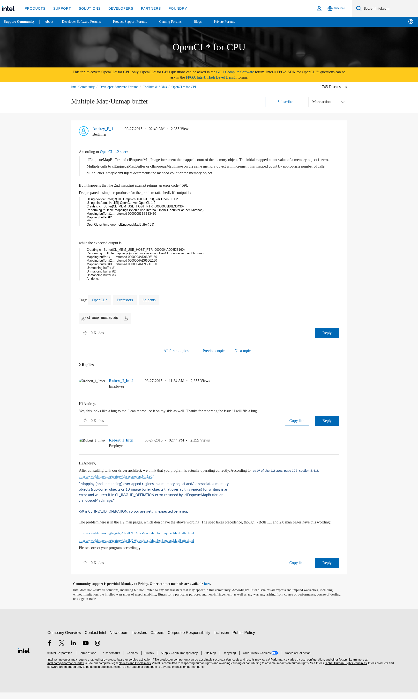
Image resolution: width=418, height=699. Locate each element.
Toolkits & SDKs (161, 86)
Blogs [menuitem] (207, 21)
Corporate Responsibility (189, 639)
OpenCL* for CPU (192, 86)
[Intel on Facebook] (49, 650)
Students (153, 299)
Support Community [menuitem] (20, 21)
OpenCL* (100, 299)
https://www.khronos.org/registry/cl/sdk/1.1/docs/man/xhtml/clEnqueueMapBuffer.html (142, 539)
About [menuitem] (50, 21)
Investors (140, 639)
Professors (127, 299)
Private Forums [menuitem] (235, 21)
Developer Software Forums (123, 86)
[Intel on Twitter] (62, 650)
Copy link (297, 420)
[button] (337, 130)
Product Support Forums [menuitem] (136, 21)
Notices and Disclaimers (134, 670)
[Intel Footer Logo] (24, 656)
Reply (327, 332)
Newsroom (120, 639)
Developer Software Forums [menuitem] (85, 21)
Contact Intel (96, 639)
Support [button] (60, 8)
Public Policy (244, 639)
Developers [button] (117, 8)
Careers (158, 639)
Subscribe (285, 101)
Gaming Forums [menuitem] (179, 21)
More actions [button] (323, 101)
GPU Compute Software (254, 72)
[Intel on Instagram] (97, 650)
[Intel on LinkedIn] (73, 650)
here (211, 590)
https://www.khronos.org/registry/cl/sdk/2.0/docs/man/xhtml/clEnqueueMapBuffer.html (142, 547)
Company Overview (64, 639)
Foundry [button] (172, 8)
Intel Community (83, 86)
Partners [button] (146, 8)
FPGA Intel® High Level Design (227, 77)
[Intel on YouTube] (86, 650)
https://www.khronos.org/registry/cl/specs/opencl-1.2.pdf (130, 476)
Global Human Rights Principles (345, 670)
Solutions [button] (87, 8)
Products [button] (35, 8)
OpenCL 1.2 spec (117, 151)
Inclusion (222, 639)
